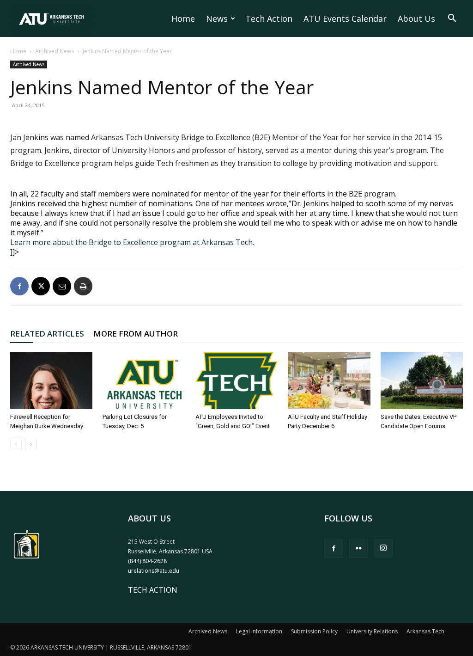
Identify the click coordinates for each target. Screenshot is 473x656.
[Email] (62, 286)
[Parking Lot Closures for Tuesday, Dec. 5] (144, 380)
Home (183, 18)
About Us (416, 18)
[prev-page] (16, 444)
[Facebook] (19, 286)
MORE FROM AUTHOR (135, 333)
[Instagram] (383, 548)
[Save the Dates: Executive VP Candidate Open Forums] (422, 380)
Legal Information (259, 631)
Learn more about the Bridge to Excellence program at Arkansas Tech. (132, 242)
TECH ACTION (152, 590)
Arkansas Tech (425, 631)
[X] (40, 286)
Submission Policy (314, 631)
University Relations (372, 631)
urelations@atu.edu (153, 571)
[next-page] (30, 444)
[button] (452, 19)
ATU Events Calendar (345, 18)
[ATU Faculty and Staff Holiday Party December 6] (329, 380)
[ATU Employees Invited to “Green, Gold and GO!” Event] (236, 380)
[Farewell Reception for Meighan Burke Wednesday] (51, 380)
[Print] (83, 286)
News (217, 18)
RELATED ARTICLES (47, 333)
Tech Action (268, 18)
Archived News (54, 51)
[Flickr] (358, 549)
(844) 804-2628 (147, 561)
